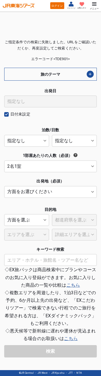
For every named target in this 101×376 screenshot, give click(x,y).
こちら (73, 285)
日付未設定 (20, 114)
